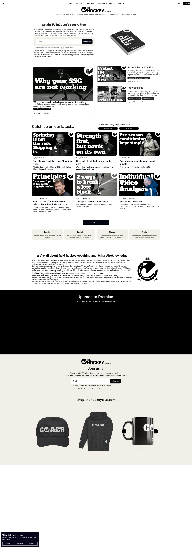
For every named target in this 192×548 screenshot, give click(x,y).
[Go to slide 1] (138, 455)
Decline (31, 544)
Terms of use (25, 537)
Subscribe (87, 42)
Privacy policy (13, 537)
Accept (8, 544)
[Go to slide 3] (141, 455)
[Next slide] (156, 431)
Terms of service (69, 48)
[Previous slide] (124, 431)
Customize (20, 544)
